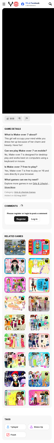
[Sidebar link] (4, 4)
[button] (9, 187)
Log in (34, 219)
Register (21, 219)
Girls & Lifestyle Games (25, 192)
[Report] (26, 118)
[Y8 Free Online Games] (13, 4)
